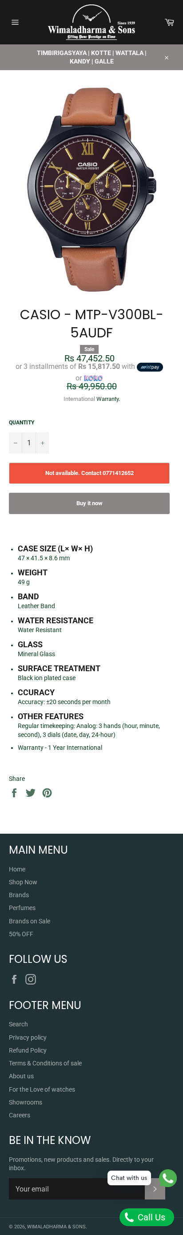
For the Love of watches (42, 1089)
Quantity (21, 423)
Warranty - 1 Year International (60, 747)
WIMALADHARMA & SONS (56, 1227)
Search (18, 1024)
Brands (19, 895)
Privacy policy (28, 1037)
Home (17, 869)
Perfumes (22, 907)
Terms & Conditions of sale (45, 1063)
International (79, 399)
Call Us (150, 1217)
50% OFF (21, 934)
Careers (19, 1115)
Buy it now (89, 503)
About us (21, 1076)
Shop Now (23, 882)
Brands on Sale (29, 921)
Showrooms (25, 1102)
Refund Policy (28, 1050)
